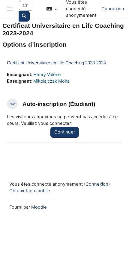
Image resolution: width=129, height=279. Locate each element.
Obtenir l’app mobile (29, 190)
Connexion (112, 8)
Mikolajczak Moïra (51, 81)
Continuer (64, 132)
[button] (52, 9)
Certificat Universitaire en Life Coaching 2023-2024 (56, 62)
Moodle (39, 207)
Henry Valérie (47, 74)
